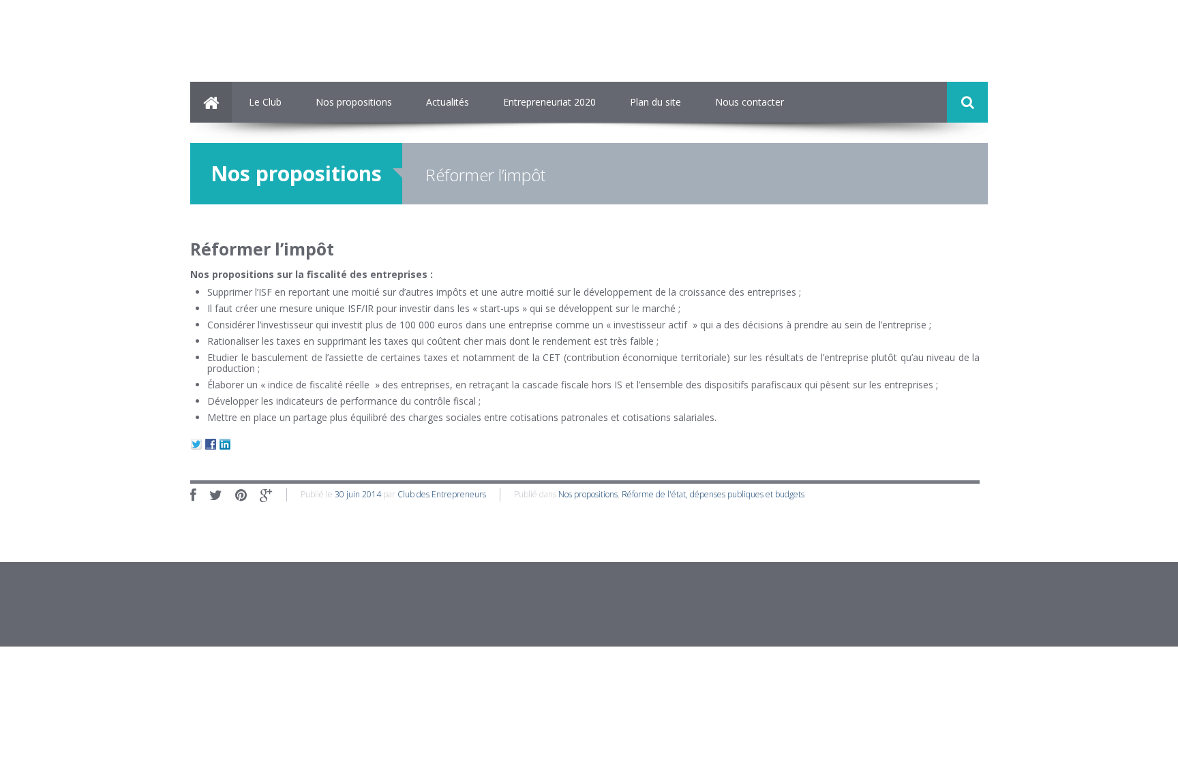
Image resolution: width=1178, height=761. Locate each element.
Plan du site (655, 101)
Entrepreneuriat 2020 (549, 101)
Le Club (265, 101)
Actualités (447, 101)
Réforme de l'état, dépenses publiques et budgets (713, 494)
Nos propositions (354, 101)
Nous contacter (749, 101)
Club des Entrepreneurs (441, 494)
